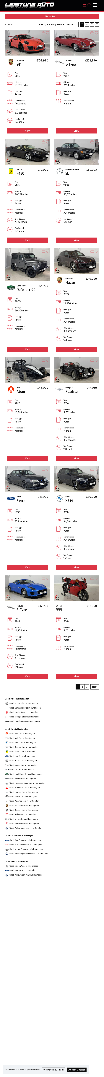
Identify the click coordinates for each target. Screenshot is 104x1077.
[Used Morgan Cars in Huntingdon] (7, 792)
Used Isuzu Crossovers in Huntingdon (25, 844)
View (27, 131)
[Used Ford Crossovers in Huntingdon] (7, 840)
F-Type (22, 610)
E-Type (70, 64)
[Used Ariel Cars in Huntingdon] (7, 733)
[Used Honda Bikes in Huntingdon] (7, 703)
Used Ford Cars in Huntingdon (22, 756)
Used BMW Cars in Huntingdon (22, 742)
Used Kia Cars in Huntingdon (21, 769)
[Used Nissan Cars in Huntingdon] (7, 796)
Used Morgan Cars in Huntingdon (23, 792)
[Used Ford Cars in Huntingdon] (7, 756)
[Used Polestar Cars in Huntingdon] (7, 801)
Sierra (21, 501)
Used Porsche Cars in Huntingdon (24, 805)
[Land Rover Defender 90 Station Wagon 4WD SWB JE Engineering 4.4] (27, 264)
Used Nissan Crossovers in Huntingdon (26, 849)
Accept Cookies (77, 1069)
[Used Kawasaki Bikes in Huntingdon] (7, 708)
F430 (20, 173)
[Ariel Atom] (27, 370)
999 (59, 610)
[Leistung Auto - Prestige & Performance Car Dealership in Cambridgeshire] (29, 4)
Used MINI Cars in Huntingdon (22, 778)
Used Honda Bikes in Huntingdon (23, 703)
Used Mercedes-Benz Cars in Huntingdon (27, 783)
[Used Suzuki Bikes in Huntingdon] (7, 712)
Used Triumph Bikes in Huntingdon (24, 716)
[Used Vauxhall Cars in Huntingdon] (7, 823)
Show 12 (71, 24)
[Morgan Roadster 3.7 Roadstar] (76, 370)
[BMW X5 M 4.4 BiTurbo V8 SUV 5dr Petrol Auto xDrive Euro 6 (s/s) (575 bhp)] (76, 479)
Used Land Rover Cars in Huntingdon (25, 774)
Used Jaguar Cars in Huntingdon (23, 765)
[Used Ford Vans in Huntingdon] (7, 870)
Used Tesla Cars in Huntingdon (22, 814)
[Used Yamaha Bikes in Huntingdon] (7, 721)
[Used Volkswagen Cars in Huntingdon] (7, 828)
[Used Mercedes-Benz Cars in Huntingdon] (7, 783)
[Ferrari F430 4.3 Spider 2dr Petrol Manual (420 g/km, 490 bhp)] (27, 151)
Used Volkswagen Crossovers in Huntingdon (28, 853)
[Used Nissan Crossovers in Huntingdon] (7, 849)
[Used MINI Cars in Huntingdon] (7, 778)
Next (94, 687)
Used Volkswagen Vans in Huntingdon (26, 875)
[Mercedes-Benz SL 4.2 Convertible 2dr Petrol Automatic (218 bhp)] (76, 151)
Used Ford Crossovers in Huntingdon (25, 840)
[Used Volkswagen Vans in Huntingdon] (7, 875)
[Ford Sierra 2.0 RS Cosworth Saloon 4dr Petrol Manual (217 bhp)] (27, 479)
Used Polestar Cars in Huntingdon (24, 801)
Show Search (52, 16)
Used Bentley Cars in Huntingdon (23, 747)
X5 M (69, 501)
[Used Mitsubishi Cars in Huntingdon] (7, 787)
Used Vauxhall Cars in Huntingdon (24, 823)
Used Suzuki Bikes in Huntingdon (23, 712)
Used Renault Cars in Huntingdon (23, 810)
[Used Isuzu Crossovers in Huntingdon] (7, 844)
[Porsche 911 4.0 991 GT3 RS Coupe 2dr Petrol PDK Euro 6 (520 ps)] (27, 42)
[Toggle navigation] (95, 5)
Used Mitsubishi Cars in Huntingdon (24, 787)
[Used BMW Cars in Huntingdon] (7, 742)
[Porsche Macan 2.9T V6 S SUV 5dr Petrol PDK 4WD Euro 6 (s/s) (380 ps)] (76, 261)
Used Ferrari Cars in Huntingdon (23, 751)
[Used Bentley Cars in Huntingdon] (7, 747)
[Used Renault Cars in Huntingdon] (7, 810)
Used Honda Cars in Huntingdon (23, 760)
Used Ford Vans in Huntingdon (22, 870)
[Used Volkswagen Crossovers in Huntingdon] (7, 853)
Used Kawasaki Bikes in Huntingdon (25, 708)
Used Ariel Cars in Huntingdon (22, 733)
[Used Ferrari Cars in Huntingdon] (7, 751)
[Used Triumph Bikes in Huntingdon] (7, 716)
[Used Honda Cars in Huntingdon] (7, 760)
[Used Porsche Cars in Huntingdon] (7, 805)
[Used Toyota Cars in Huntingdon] (7, 819)
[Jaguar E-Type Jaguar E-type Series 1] (76, 42)
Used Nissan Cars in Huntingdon (23, 796)
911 (19, 64)
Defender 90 (26, 290)
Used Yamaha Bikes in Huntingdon (24, 721)
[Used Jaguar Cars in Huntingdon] (7, 765)
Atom (21, 391)
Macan (70, 282)
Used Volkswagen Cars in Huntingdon (25, 828)
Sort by (50, 24)
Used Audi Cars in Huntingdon (22, 738)
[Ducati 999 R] (76, 588)
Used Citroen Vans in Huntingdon (23, 866)
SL (67, 173)
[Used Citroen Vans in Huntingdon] (7, 866)
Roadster (72, 391)
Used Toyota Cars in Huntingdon (23, 819)
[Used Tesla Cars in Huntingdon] (7, 814)
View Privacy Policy (53, 1069)
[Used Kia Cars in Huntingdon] (7, 769)
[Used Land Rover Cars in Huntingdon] (7, 774)
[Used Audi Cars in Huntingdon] (7, 738)
